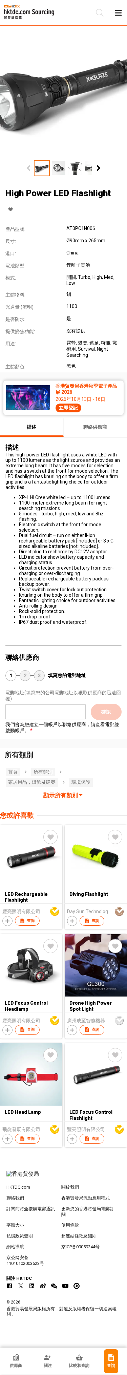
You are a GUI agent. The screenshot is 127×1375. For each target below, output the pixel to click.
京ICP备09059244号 (80, 1246)
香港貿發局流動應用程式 (85, 1197)
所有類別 (43, 772)
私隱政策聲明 (19, 1235)
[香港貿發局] (63, 1177)
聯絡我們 (15, 1197)
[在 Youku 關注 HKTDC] (76, 1286)
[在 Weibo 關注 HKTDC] (43, 1286)
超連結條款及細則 (79, 1235)
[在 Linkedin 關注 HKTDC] (32, 1286)
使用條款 (70, 1225)
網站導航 (15, 1246)
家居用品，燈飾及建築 (32, 782)
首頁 (13, 772)
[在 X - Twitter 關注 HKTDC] (21, 1286)
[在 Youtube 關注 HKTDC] (65, 1286)
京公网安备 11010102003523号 (25, 1260)
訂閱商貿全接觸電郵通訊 (30, 1208)
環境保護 (80, 782)
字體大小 (15, 1225)
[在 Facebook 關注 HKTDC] (9, 1286)
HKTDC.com (18, 1187)
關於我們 (70, 1187)
